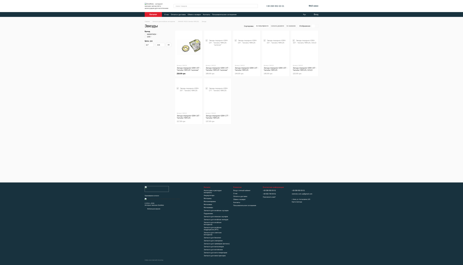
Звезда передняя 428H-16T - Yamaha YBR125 (188, 117)
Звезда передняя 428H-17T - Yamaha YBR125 (217, 117)
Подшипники (208, 213)
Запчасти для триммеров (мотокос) (217, 244)
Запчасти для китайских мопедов (216, 219)
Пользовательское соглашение (224, 14)
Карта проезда (297, 202)
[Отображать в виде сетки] (313, 26)
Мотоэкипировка (210, 201)
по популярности (262, 26)
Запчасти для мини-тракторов (215, 256)
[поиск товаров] (256, 6)
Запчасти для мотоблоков (213, 250)
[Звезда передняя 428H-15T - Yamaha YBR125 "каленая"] (188, 47)
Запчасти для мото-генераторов (215, 253)
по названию (291, 26)
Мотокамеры (208, 207)
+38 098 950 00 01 (275, 6)
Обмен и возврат (194, 14)
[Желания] (300, 6)
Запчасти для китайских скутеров (216, 210)
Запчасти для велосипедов (214, 247)
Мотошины (207, 198)
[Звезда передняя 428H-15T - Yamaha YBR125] (275, 47)
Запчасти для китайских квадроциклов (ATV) (212, 228)
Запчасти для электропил (213, 241)
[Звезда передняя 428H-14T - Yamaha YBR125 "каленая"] (217, 47)
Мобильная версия (153, 209)
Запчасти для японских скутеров (216, 216)
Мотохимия (208, 204)
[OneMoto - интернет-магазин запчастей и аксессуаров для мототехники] (157, 189)
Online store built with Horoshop (154, 260)
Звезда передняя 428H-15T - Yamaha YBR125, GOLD (304, 69)
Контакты (206, 14)
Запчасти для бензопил (212, 238)
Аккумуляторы (209, 195)
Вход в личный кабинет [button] (241, 190)
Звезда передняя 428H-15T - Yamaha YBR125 (275, 69)
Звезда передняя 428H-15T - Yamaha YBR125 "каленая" (188, 69)
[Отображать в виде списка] (316, 26)
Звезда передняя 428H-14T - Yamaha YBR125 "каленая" (217, 69)
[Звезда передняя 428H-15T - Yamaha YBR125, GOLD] (304, 47)
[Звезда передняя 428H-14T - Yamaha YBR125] (246, 47)
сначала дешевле (277, 26)
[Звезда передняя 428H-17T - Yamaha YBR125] (217, 95)
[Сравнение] (293, 6)
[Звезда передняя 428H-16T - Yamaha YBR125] (188, 95)
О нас (166, 14)
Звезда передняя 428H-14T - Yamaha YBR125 (246, 69)
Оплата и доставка (178, 14)
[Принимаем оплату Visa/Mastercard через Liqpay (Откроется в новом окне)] (162, 199)
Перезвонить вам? (269, 197)
